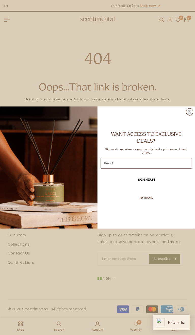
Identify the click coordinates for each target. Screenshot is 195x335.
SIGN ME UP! (146, 179)
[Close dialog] (189, 111)
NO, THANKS (146, 198)
